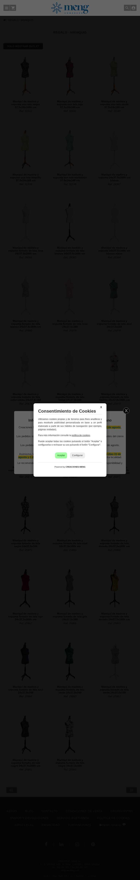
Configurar (77, 455)
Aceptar (61, 455)
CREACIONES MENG (75, 467)
